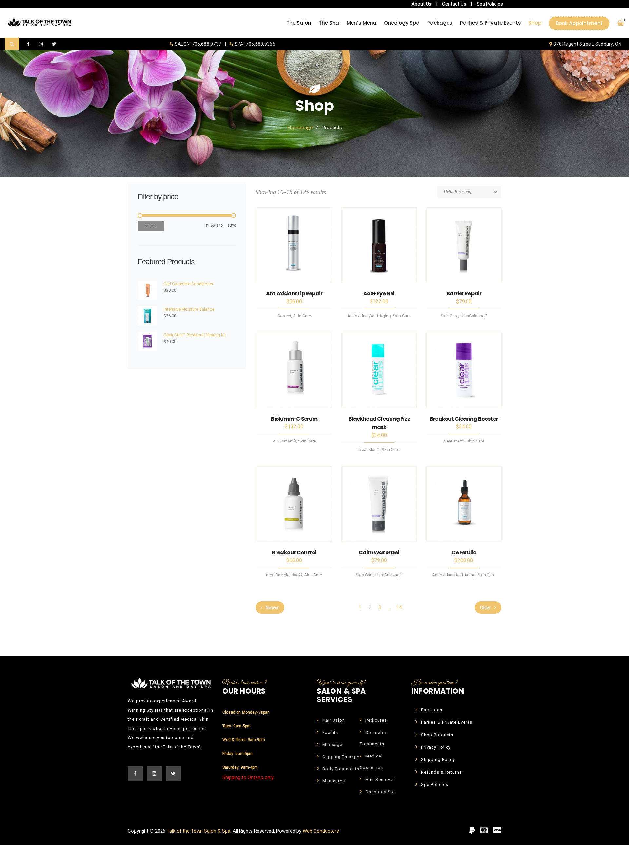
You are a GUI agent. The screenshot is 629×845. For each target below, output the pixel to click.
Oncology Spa (380, 791)
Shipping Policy (438, 759)
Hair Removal (379, 779)
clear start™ (369, 449)
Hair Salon (333, 720)
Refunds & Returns (441, 772)
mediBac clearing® (284, 574)
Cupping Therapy (340, 756)
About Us (421, 4)
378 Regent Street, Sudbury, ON (586, 44)
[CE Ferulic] (464, 504)
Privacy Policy (436, 747)
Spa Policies (490, 4)
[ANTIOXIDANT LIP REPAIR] (294, 245)
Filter (151, 226)
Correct (284, 315)
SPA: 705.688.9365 (254, 44)
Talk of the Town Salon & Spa (198, 831)
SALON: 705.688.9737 (197, 44)
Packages (431, 709)
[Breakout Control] (294, 504)
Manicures (333, 780)
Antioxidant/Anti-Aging (369, 315)
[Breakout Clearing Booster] (464, 370)
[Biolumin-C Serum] (294, 370)
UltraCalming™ (473, 315)
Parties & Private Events (446, 722)
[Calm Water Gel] (379, 504)
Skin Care (302, 315)
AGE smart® (284, 441)
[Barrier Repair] (464, 245)
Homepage (300, 127)
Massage (332, 744)
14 (399, 607)
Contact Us (454, 4)
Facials (330, 732)
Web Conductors (321, 831)
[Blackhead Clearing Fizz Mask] (379, 370)
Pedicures (376, 720)
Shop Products (437, 734)
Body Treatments (340, 768)
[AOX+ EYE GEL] (379, 245)
